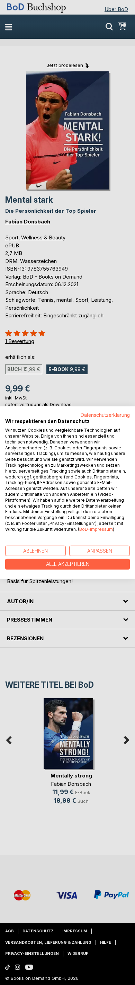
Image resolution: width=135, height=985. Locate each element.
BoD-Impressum (96, 529)
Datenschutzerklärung (105, 414)
